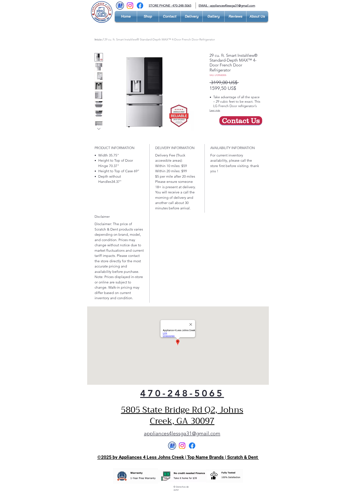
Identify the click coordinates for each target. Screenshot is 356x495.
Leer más (215, 110)
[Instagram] (130, 5)
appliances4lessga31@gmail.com (232, 5)
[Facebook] (140, 5)
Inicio (98, 39)
